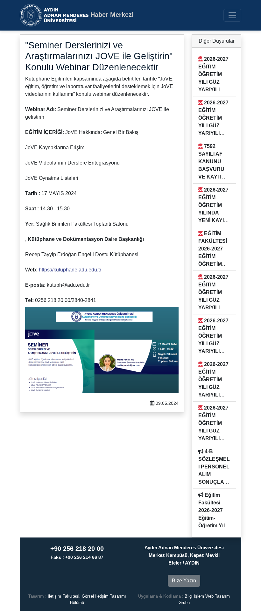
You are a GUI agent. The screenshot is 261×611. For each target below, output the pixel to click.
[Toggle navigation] (232, 15)
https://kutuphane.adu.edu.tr (70, 269)
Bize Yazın (184, 580)
